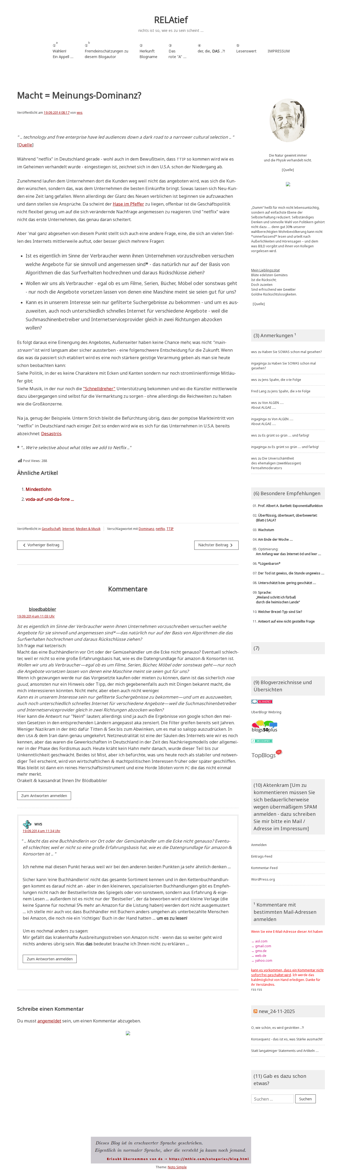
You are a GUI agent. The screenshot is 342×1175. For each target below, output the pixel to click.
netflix (160, 528)
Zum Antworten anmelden (44, 795)
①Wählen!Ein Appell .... (63, 50)
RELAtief (171, 19)
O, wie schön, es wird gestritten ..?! (277, 1027)
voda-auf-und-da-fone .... (50, 499)
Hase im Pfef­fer (128, 204)
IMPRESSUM (279, 51)
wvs (80, 112)
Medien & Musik (88, 528)
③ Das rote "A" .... (177, 51)
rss (253, 989)
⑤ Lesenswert (246, 48)
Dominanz (146, 528)
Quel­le (25, 145)
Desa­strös (51, 434)
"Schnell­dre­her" (99, 389)
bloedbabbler (42, 609)
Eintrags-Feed (261, 856)
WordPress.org (263, 879)
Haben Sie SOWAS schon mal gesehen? (292, 352)
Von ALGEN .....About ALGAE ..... (267, 405)
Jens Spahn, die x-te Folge (281, 379)
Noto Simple (177, 1167)
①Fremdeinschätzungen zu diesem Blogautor (106, 50)
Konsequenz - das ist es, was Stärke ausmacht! (286, 1039)
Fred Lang (258, 391)
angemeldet (49, 1021)
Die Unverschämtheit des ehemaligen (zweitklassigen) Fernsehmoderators (276, 463)
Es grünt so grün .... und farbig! (285, 435)
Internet (68, 528)
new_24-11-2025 (277, 1011)
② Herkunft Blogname (148, 51)
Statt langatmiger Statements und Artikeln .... (285, 1050)
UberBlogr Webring (266, 712)
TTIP (170, 528)
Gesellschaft (51, 528)
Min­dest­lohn (38, 489)
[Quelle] (288, 170)
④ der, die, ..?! (211, 51)
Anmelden (259, 845)
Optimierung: (286, 551)
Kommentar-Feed (264, 868)
